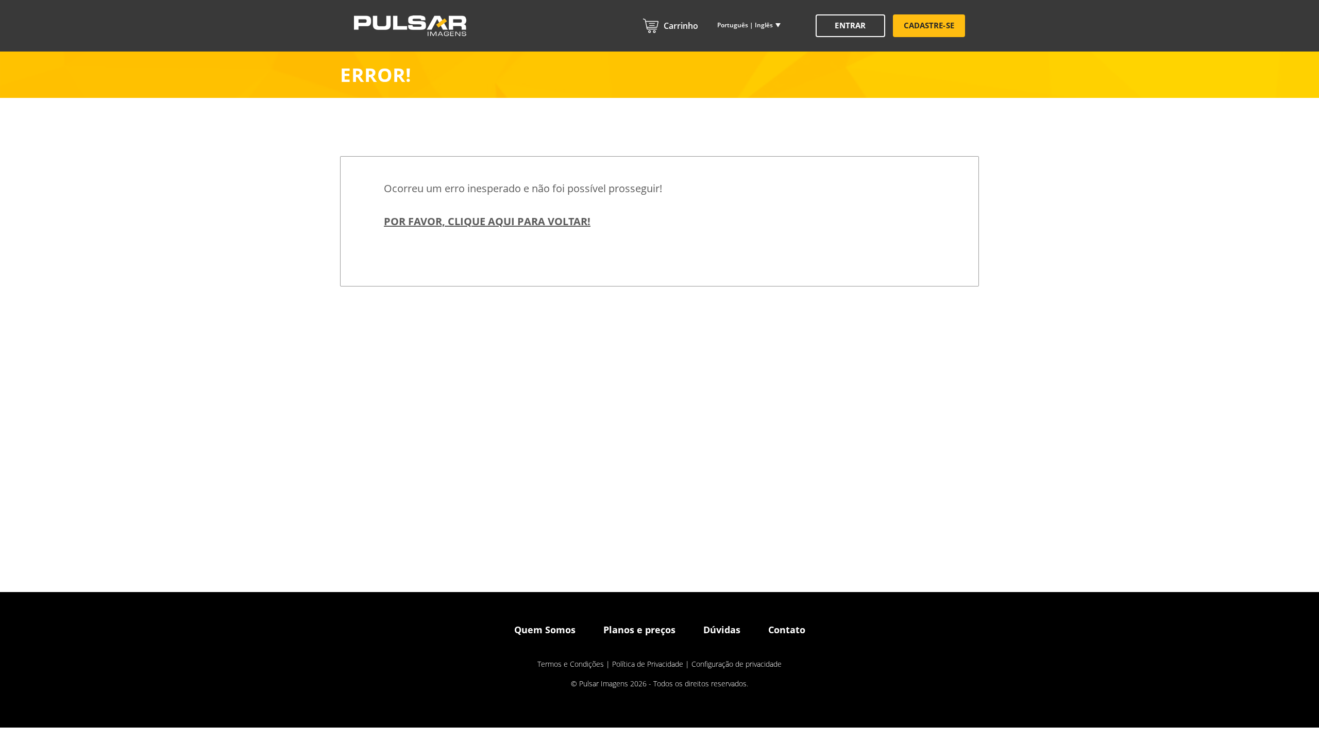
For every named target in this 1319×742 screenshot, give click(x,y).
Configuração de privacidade (736, 664)
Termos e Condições (570, 664)
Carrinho (681, 25)
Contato (786, 629)
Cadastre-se (929, 25)
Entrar (850, 25)
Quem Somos (545, 629)
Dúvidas (721, 629)
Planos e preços (639, 629)
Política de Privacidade (647, 664)
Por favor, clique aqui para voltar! (487, 221)
